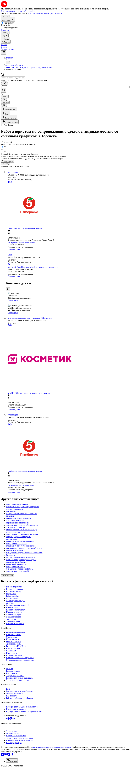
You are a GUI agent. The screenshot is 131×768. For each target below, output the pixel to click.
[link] (5, 38)
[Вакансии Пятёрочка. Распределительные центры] (68, 205)
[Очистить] (4, 84)
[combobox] (13, 78)
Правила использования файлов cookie (45, 13)
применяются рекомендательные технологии (51, 747)
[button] (4, 45)
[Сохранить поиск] (3, 90)
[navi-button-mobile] (3, 52)
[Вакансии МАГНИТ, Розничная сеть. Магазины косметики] (68, 359)
